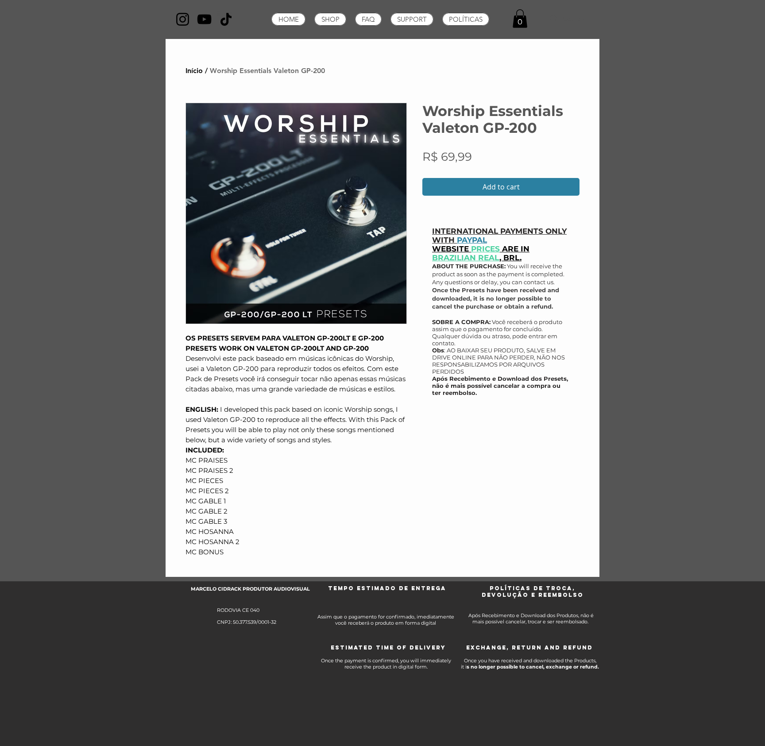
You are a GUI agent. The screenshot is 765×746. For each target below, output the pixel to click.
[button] (520, 18)
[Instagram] (182, 19)
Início (194, 70)
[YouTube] (204, 19)
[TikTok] (226, 19)
